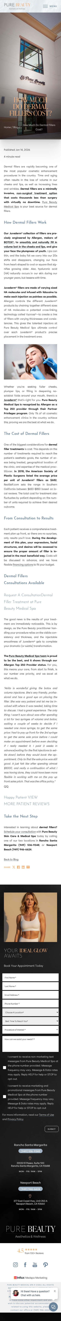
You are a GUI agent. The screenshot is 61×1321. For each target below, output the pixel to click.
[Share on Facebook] (18, 867)
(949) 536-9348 (30, 1151)
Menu (53, 6)
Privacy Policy (15, 1119)
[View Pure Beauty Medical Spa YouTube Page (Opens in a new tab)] (34, 1266)
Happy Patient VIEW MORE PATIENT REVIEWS (26, 800)
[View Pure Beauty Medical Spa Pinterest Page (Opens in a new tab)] (45, 1266)
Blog (15, 127)
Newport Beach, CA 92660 (30, 1202)
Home (7, 127)
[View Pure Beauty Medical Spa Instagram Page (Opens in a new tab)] (15, 1266)
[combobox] (30, 1030)
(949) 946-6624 (30, 1189)
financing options (23, 564)
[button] (45, 6)
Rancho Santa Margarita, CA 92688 (30, 1164)
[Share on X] (13, 867)
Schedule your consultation (20, 831)
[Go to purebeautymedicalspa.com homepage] (17, 6)
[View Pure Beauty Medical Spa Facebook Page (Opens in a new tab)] (25, 1266)
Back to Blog (11, 859)
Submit (52, 1129)
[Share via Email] (28, 867)
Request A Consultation (22, 594)
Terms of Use (46, 1114)
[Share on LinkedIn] (23, 867)
